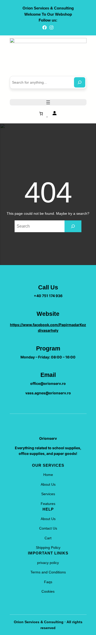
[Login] (54, 113)
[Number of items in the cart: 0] (41, 113)
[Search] (79, 82)
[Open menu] (48, 102)
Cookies (48, 591)
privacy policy (48, 563)
